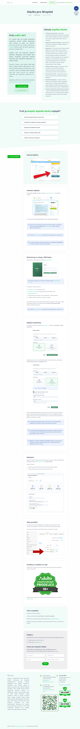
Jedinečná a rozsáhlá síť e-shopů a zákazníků (35, 122)
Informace (34, 2)
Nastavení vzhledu (32, 289)
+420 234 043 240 (69, 2)
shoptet (11, 47)
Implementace (43, 2)
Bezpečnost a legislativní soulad (32, 127)
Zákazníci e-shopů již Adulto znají (32, 132)
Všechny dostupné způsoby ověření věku (34, 117)
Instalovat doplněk (22, 86)
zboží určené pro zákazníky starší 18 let (20, 82)
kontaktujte (47, 226)
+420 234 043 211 (46, 688)
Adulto (30, 15)
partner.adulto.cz (49, 260)
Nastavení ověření (32, 291)
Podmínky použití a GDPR (64, 685)
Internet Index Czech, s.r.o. (20, 726)
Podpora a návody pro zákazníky (32, 138)
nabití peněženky (38, 235)
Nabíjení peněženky (32, 293)
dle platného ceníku (54, 618)
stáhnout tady (30, 599)
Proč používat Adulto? (22, 90)
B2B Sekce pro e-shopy (48, 682)
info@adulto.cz (38, 642)
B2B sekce (52, 2)
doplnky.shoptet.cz (50, 193)
